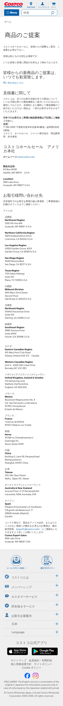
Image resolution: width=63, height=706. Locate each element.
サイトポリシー (43, 664)
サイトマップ (18, 660)
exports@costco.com (28, 529)
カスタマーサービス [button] (24, 597)
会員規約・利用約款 (40, 660)
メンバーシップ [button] (21, 587)
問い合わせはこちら (13, 82)
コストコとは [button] (20, 577)
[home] (13, 5)
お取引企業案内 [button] (21, 616)
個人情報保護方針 (21, 664)
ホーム (7, 21)
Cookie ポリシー (31, 667)
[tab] (31, 576)
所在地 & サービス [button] (23, 606)
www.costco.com (26, 156)
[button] (54, 12)
